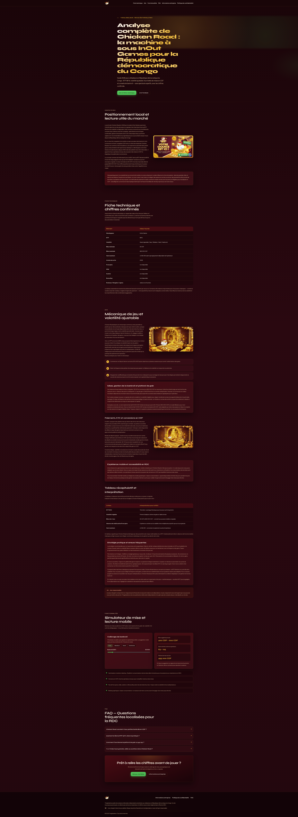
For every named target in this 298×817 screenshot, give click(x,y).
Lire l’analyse (143, 93)
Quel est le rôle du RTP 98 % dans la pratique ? (123, 736)
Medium (117, 645)
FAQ (159, 3)
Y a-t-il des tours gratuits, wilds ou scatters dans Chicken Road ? (129, 749)
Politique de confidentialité (185, 3)
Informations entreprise (169, 3)
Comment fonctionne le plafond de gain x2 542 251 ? (125, 742)
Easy (109, 645)
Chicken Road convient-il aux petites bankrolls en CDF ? (126, 729)
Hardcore (132, 645)
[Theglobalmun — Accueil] (107, 3)
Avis (145, 3)
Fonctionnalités (152, 3)
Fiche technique (137, 3)
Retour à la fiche (138, 774)
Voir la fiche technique (126, 93)
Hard (124, 645)
